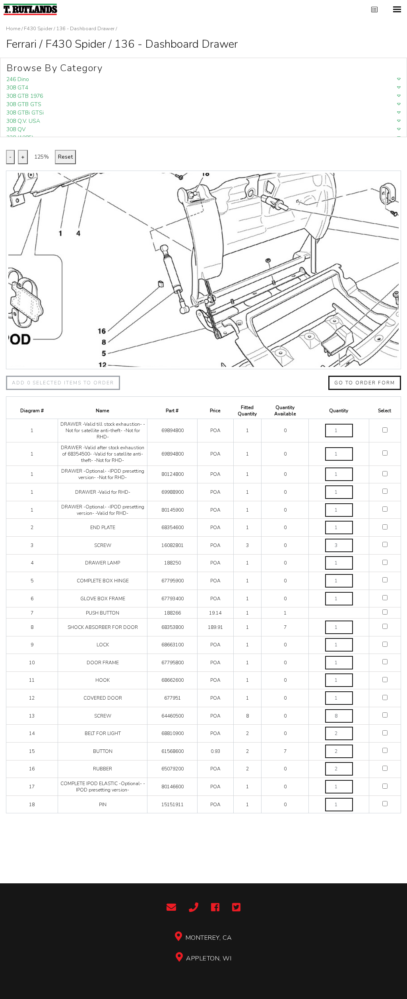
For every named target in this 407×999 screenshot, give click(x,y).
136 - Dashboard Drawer (85, 28)
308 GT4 (17, 87)
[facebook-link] (215, 908)
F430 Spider (38, 28)
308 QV (15, 129)
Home (13, 28)
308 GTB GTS (23, 104)
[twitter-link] (236, 908)
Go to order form (364, 383)
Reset (65, 157)
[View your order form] (374, 9)
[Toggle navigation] (397, 9)
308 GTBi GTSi (25, 112)
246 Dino (17, 79)
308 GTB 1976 (24, 96)
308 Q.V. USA (23, 121)
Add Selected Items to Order (63, 383)
